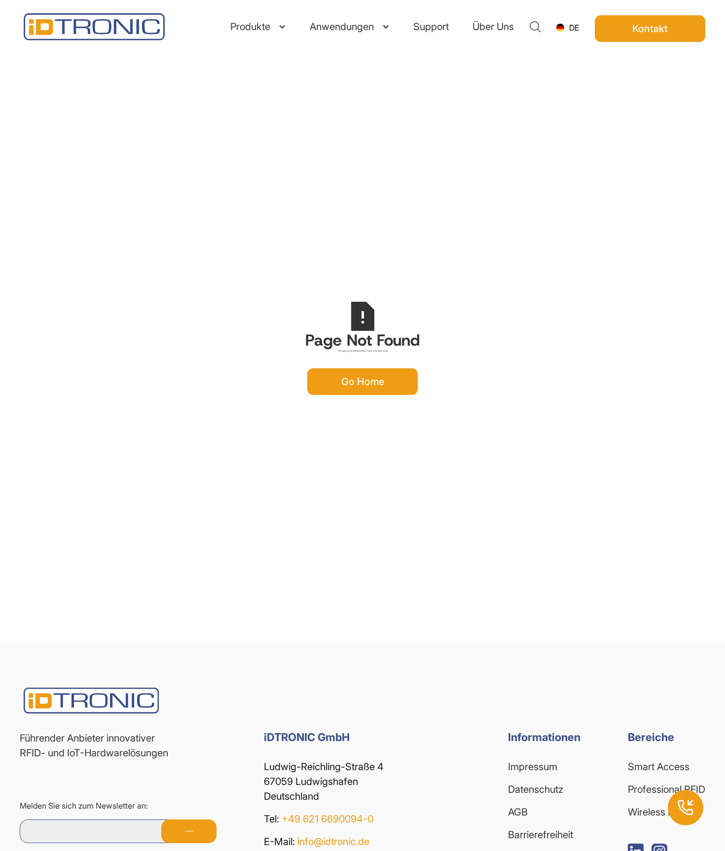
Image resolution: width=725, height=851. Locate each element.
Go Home (362, 382)
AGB (518, 812)
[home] (79, 27)
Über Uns (493, 27)
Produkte (250, 27)
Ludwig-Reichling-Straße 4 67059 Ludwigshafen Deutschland (325, 781)
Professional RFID (666, 789)
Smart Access (658, 767)
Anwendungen (342, 27)
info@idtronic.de (333, 842)
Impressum (532, 767)
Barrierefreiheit (540, 835)
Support (431, 27)
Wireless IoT (654, 812)
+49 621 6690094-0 (327, 819)
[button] (258, 26)
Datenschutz (535, 789)
